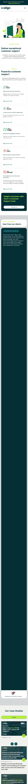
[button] (25, 8)
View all (14, 717)
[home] (5, 8)
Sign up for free (7, 101)
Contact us (14, 207)
